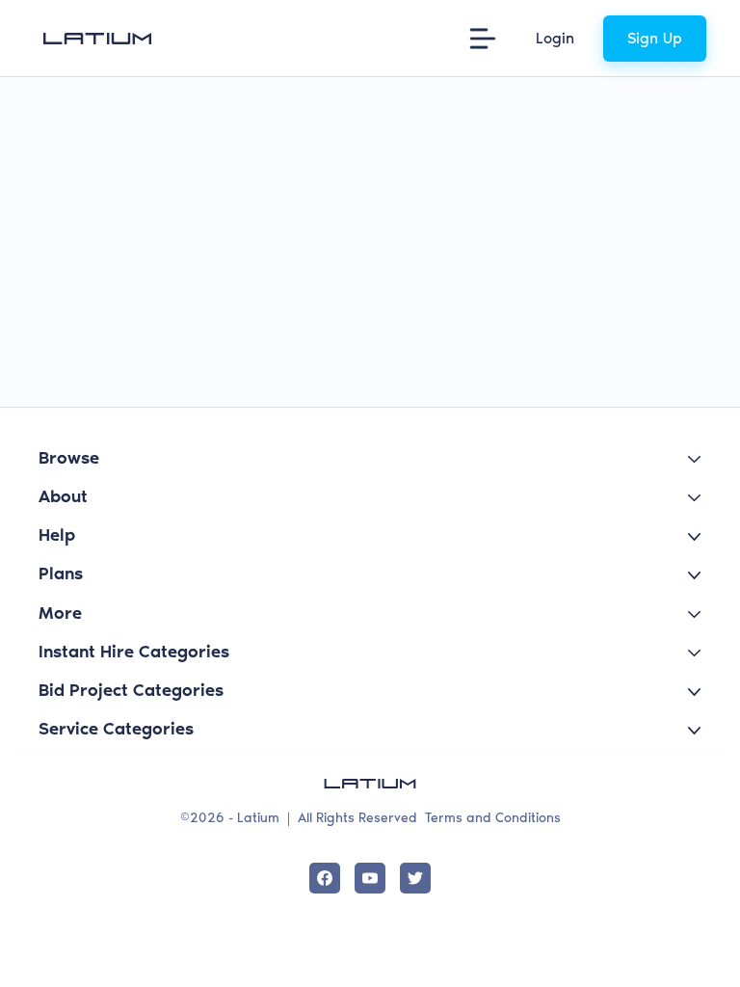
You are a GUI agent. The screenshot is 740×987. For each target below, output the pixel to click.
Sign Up (654, 38)
